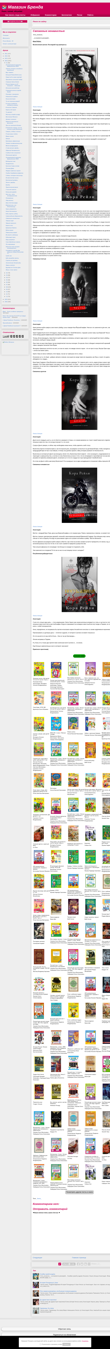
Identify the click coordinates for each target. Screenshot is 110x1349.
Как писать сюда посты (15, 15)
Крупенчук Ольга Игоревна (40, 709)
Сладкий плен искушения (13, 152)
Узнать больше (37, 106)
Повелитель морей (11, 232)
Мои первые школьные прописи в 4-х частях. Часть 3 (75, 678)
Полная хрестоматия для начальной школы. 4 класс (57, 681)
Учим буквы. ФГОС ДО (39, 707)
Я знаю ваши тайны (12, 134)
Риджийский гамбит (12, 96)
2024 (6, 60)
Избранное (35, 15)
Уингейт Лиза (105, 818)
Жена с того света (11, 270)
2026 (6, 301)
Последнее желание (39, 941)
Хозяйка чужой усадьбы (47, 1274)
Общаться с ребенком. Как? (75, 1049)
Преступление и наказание (92, 967)
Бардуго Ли (105, 969)
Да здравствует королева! (48, 1299)
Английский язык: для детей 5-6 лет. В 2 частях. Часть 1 (58, 708)
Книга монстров (10, 99)
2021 (6, 53)
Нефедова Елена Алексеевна (75, 683)
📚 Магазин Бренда (22, 7)
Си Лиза (35, 847)
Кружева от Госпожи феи (13, 267)
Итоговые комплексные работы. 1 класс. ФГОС (74, 939)
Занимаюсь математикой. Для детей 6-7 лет (41, 815)
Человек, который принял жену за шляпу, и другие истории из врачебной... (57, 997)
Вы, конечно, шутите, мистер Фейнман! (58, 1102)
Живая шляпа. (71, 732)
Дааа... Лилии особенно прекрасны (13, 311)
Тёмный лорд (9, 220)
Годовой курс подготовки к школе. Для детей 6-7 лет (40, 759)
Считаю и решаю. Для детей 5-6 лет (41, 734)
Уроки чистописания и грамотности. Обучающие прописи (92, 867)
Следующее (37, 1258)
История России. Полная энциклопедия (40, 1047)
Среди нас (9, 255)
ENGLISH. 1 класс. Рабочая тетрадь (58, 733)
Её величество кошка (12, 177)
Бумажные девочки (11, 227)
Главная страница (79, 1258)
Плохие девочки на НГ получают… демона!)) (13, 84)
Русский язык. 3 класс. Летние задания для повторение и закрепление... (93, 709)
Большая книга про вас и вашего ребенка (57, 1019)
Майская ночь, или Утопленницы (11, 205)
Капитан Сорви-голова (12, 166)
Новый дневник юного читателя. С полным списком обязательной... (58, 1184)
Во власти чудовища (12, 235)
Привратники (10, 163)
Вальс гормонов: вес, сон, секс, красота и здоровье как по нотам (93, 679)
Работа (90, 15)
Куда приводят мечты (12, 258)
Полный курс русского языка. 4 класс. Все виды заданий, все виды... (93, 1103)
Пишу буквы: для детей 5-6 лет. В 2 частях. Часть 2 (57, 842)
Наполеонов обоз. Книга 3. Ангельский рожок (57, 1075)
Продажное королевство (57, 1129)
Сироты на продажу (12, 260)
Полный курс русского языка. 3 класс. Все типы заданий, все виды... (75, 969)
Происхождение (54, 917)
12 (7, 296)
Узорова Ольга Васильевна (75, 681)
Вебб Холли (88, 762)
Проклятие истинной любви (14, 79)
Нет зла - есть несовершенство (11, 195)
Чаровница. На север (47, 1308)
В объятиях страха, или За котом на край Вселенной (14, 128)
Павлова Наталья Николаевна (93, 735)
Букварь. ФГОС (54, 890)
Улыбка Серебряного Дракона (14, 173)
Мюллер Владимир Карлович (41, 971)
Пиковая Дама (10, 168)
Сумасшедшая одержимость (14, 216)
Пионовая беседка (72, 1156)
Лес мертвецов (10, 244)
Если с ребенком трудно (74, 994)
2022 (6, 56)
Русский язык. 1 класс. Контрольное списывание (57, 965)
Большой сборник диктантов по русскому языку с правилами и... (58, 818)
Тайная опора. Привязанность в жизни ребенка (74, 1130)
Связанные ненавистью (13, 218)
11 (7, 294)
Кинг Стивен (105, 1105)
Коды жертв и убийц (12, 213)
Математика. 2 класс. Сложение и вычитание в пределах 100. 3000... (40, 1182)
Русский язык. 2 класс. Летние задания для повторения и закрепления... (75, 760)
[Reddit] (82, 1264)
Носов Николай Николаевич (75, 733)
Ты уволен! (9, 112)
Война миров (9, 230)
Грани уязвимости (11, 209)
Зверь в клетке (10, 265)
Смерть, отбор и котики (13, 131)
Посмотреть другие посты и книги (79, 1192)
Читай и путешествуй (9, 43)
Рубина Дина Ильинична (57, 1077)
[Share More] (89, 1264)
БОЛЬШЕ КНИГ (79, 656)
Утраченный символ (90, 1074)
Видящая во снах (10, 161)
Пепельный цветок (11, 155)
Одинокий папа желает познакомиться (13, 247)
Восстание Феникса (11, 117)
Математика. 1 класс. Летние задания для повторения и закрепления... (58, 760)
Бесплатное (67, 15)
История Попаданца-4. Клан (49, 1282)
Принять (66, 1344)
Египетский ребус (89, 760)
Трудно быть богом (38, 1074)
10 (7, 291)
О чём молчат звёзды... (13, 148)
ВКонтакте (6, 38)
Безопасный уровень (12, 180)
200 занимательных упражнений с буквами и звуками (40, 868)
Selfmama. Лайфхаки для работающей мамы (40, 1156)
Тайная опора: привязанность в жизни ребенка (91, 1130)
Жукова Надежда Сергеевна (75, 868)
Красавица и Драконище (13, 141)
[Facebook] (78, 1264)
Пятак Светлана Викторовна (41, 793)
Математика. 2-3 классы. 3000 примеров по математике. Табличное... (74, 1101)
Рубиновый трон (10, 237)
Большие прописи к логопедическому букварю (40, 993)
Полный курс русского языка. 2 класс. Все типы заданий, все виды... (41, 1023)
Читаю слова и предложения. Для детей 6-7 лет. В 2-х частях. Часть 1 (41, 917)
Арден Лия (105, 998)
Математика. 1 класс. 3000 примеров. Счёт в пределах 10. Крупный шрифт (58, 1048)
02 (7, 273)
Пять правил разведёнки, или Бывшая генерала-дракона (58, 1291)
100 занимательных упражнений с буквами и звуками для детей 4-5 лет (74, 892)
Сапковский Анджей (38, 943)
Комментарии (50, 15)
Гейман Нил (88, 845)
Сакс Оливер (54, 1000)
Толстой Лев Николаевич (57, 688)
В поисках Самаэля (11, 107)
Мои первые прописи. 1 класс (58, 939)
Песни (79, 15)
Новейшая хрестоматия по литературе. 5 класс (74, 844)
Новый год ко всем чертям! (14, 77)
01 (7, 62)
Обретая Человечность (13, 150)
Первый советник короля (13, 170)
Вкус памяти (9, 72)
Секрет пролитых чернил (92, 917)
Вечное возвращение (12, 145)
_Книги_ (39, 1198)
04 (7, 277)
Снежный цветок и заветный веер (41, 844)
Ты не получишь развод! (13, 101)
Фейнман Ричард (55, 1105)
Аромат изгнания (11, 119)
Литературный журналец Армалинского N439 (13, 65)
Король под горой (11, 109)
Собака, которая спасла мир (14, 175)
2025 (6, 299)
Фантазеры (53, 788)
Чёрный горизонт (11, 223)
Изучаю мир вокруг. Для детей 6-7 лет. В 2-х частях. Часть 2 (75, 790)
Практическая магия (12, 187)
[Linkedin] (85, 1264)
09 (7, 289)
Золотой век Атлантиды (13, 263)
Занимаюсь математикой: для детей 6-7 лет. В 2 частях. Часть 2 (93, 816)
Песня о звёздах (10, 182)
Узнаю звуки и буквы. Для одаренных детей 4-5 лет (40, 790)
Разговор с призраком (12, 94)
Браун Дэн (53, 919)
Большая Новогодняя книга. (14, 74)
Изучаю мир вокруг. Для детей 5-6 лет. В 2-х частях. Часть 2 (93, 790)
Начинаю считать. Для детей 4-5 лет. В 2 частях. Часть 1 (41, 679)
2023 (6, 58)
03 (7, 275)
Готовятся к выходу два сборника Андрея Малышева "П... (14, 252)
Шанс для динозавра (12, 203)
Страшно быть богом (12, 82)
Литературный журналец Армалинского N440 (13, 158)
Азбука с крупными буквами (92, 733)
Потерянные (9, 198)
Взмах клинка (10, 136)
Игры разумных (10, 239)
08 (7, 287)
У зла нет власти (11, 189)
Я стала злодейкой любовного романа (12, 104)
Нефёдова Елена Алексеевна (75, 1077)
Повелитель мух (37, 1102)
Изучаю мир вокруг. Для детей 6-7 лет (41, 891)
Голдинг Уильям (37, 1104)
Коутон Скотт (105, 944)
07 (7, 284)
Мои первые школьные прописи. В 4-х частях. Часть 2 (93, 891)
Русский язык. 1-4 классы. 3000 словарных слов (74, 1072)
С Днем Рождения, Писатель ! (11, 320)
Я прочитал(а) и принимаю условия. (52, 1344)
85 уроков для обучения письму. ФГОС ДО (57, 866)
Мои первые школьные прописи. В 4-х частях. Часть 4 (75, 1181)
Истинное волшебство (12, 88)
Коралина (87, 843)
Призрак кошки (71, 917)
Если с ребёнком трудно (74, 1020)
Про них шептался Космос (13, 125)
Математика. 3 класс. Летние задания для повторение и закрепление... (75, 709)
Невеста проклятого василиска (12, 122)
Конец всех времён (11, 192)
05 (7, 280)
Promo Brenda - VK (8, 41)
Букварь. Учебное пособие (74, 866)
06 (7, 282)
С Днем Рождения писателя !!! (11, 325)
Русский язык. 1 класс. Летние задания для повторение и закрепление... (75, 815)
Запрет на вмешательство (14, 143)
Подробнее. (85, 1341)
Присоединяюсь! (7, 323)
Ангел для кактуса (11, 211)
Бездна (8, 185)
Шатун (8, 138)
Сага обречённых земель (13, 242)
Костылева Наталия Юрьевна (41, 871)
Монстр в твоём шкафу (13, 114)
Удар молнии (9, 200)
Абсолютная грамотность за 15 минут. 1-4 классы (92, 940)
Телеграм (5, 35)
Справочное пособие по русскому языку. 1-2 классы (92, 1157)
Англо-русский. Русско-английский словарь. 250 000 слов (41, 968)
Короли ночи (9, 225)
